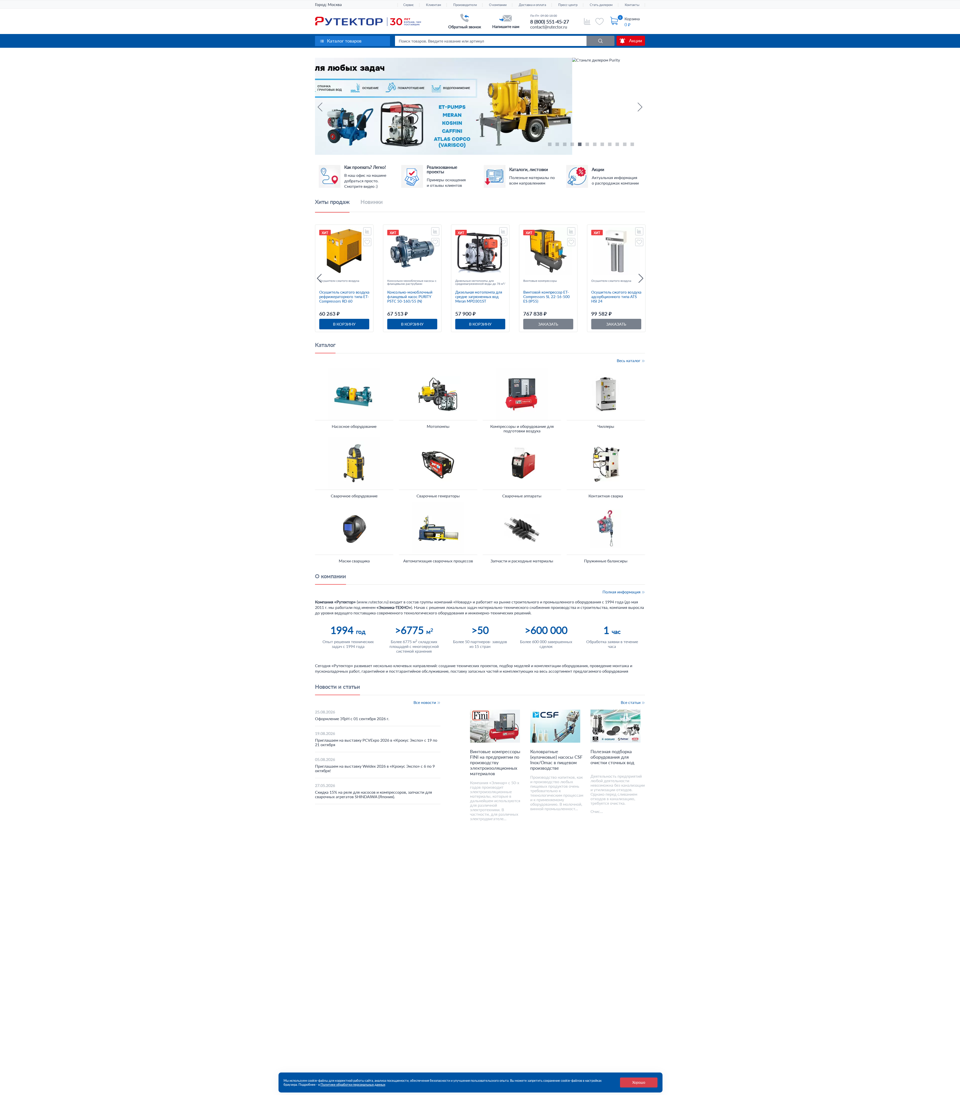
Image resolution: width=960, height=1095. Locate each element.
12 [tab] (633, 145)
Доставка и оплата (532, 5)
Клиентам (433, 5)
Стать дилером (601, 5)
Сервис (408, 5)
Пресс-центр (568, 5)
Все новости (425, 702)
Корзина (632, 19)
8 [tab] (603, 145)
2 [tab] (558, 145)
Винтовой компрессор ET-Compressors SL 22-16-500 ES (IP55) (546, 296)
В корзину (344, 324)
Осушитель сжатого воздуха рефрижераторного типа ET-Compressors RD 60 (344, 296)
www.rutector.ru (373, 601)
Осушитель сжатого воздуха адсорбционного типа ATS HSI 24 (616, 296)
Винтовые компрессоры (540, 281)
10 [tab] (618, 145)
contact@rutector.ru (548, 27)
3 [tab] (565, 145)
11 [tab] (625, 145)
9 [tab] (610, 145)
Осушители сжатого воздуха (339, 281)
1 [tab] (550, 145)
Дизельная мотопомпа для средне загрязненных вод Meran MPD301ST (478, 296)
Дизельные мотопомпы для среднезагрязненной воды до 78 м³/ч (480, 282)
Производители (465, 5)
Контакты (632, 5)
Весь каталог (629, 360)
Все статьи (631, 702)
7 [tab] (595, 145)
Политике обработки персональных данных (352, 1084)
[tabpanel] (480, 106)
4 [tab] (573, 145)
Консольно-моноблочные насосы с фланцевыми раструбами (411, 282)
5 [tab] (580, 145)
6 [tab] (588, 145)
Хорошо (638, 1082)
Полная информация (622, 591)
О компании (497, 5)
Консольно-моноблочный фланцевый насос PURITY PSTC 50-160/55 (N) (409, 296)
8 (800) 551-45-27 (549, 22)
